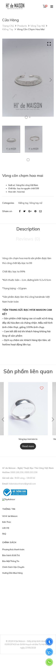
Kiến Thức (6, 522)
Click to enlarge (49, 44)
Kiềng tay (7, 29)
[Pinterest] (35, 211)
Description (28, 229)
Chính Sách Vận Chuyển (13, 567)
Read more (28, 446)
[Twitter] (24, 211)
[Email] (40, 211)
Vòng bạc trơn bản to (28, 439)
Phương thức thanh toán (13, 549)
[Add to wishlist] (41, 388)
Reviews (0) (28, 239)
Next (51, 80)
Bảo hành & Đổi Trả (11, 555)
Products (22, 25)
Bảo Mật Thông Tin (10, 561)
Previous (3, 419)
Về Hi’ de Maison (9, 516)
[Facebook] (19, 211)
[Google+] (30, 211)
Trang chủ (8, 25)
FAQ (4, 534)
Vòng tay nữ (37, 25)
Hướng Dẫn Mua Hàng (12, 573)
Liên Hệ (5, 528)
